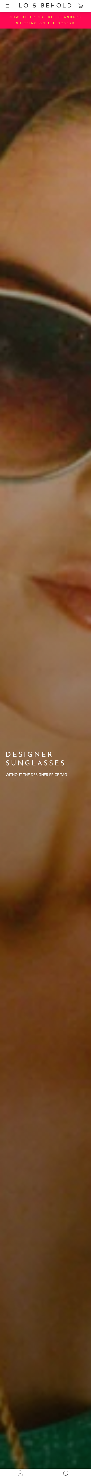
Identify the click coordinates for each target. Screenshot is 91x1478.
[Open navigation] (11, 6)
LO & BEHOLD (45, 6)
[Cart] (80, 6)
